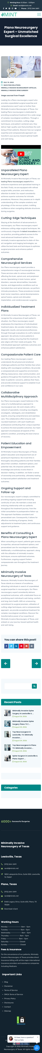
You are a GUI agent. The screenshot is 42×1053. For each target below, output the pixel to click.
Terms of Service (11, 990)
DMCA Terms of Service (13, 994)
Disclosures (9, 1003)
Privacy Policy (10, 999)
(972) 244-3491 (33, 8)
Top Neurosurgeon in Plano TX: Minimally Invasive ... (24, 746)
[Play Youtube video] (21, 154)
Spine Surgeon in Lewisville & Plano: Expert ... (25, 757)
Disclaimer (8, 986)
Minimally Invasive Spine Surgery (14, 90)
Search (34, 686)
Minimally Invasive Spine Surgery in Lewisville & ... (23, 712)
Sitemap (7, 1011)
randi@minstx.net (24, 5)
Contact (7, 1007)
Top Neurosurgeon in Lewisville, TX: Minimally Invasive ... (22, 735)
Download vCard (11, 909)
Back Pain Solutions (12, 85)
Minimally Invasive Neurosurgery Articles (18, 88)
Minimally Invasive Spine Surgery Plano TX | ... (23, 722)
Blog (6, 982)
